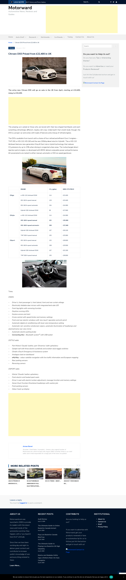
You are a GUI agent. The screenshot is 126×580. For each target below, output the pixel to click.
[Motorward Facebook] (111, 2)
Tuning (70, 37)
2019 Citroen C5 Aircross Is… (14, 482)
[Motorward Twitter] (113, 2)
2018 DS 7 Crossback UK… (71, 482)
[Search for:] (89, 2)
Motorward (20, 8)
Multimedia (45, 37)
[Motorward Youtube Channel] (116, 2)
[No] (124, 577)
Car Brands (58, 37)
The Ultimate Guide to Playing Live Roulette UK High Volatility (49, 546)
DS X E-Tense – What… (53, 481)
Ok (111, 577)
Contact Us (80, 37)
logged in (23, 503)
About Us (90, 37)
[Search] (99, 2)
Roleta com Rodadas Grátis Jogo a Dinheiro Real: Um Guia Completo (48, 557)
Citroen (11, 48)
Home (10, 37)
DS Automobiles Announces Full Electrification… (33, 483)
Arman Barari (28, 446)
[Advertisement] (82, 19)
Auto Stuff (20, 37)
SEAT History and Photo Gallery (36, 2)
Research (32, 37)
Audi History (42, 519)
